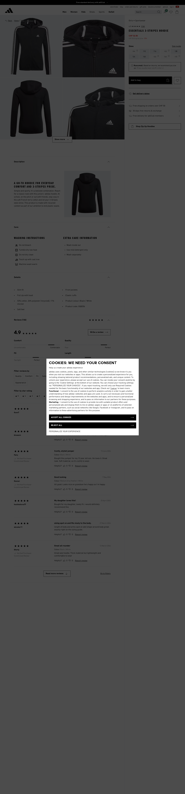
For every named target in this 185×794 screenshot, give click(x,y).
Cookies (113, 388)
